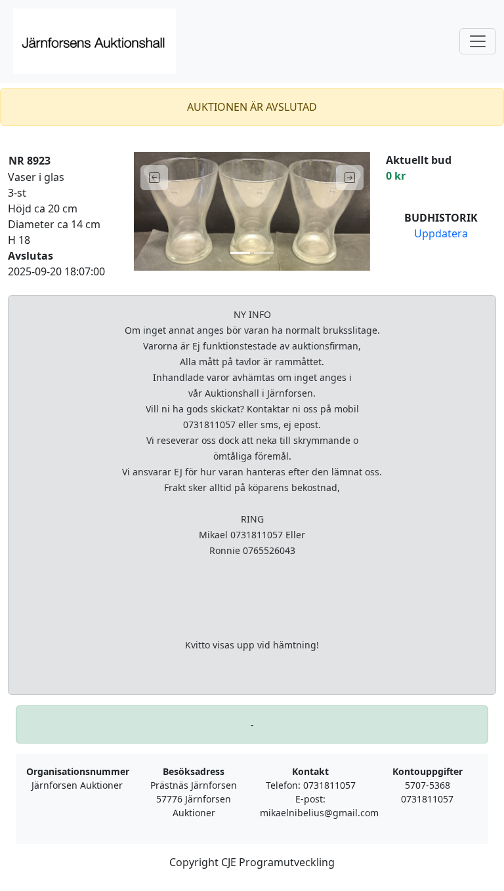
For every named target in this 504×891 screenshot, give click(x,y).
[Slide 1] (240, 252)
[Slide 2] (264, 252)
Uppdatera (441, 233)
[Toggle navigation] (477, 41)
